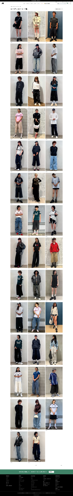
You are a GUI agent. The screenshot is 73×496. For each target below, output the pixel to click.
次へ (61, 465)
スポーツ (38, 3)
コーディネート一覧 (18, 6)
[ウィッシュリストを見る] (69, 4)
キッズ (31, 3)
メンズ (24, 3)
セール (42, 3)
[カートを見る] (70, 4)
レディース (27, 3)
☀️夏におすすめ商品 (47, 3)
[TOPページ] (3, 3)
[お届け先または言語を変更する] (70, 2)
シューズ (35, 3)
